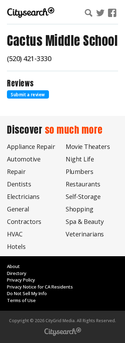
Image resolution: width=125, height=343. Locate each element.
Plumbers (79, 171)
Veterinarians (85, 234)
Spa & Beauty (84, 221)
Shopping (79, 209)
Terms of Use (21, 300)
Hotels (16, 246)
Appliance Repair (31, 146)
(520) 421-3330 (29, 58)
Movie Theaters (88, 146)
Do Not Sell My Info (27, 293)
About (13, 266)
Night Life (80, 159)
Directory (16, 273)
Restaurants (83, 184)
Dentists (19, 184)
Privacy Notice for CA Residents (40, 287)
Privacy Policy (21, 280)
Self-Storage (83, 196)
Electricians (23, 196)
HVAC (14, 234)
